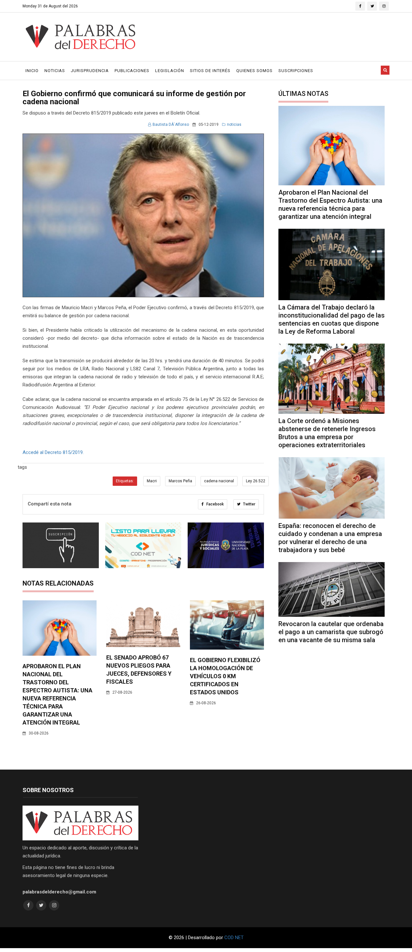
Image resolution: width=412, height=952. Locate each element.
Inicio (32, 70)
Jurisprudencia (90, 70)
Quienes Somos (254, 70)
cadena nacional (219, 481)
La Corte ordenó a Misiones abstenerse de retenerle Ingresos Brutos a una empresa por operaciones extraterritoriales (327, 433)
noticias (234, 124)
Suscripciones (295, 70)
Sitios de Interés (210, 70)
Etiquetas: (125, 481)
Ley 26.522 (255, 481)
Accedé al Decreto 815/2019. (53, 452)
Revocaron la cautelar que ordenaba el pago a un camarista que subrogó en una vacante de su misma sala (331, 632)
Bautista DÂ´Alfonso (171, 124)
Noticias (54, 70)
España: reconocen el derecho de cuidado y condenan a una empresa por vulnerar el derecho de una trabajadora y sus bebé (330, 538)
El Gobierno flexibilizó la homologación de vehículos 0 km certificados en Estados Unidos (225, 676)
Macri (152, 481)
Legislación (169, 70)
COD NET (234, 937)
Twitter (248, 504)
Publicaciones (132, 70)
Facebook (214, 504)
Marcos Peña (180, 481)
